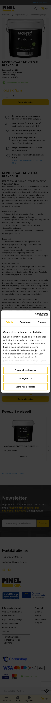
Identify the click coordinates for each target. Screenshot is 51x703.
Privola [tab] (9, 322)
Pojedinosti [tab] (25, 322)
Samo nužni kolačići (25, 387)
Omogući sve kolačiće (25, 370)
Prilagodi (23, 378)
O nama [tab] (42, 322)
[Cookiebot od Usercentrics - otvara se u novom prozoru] (36, 314)
